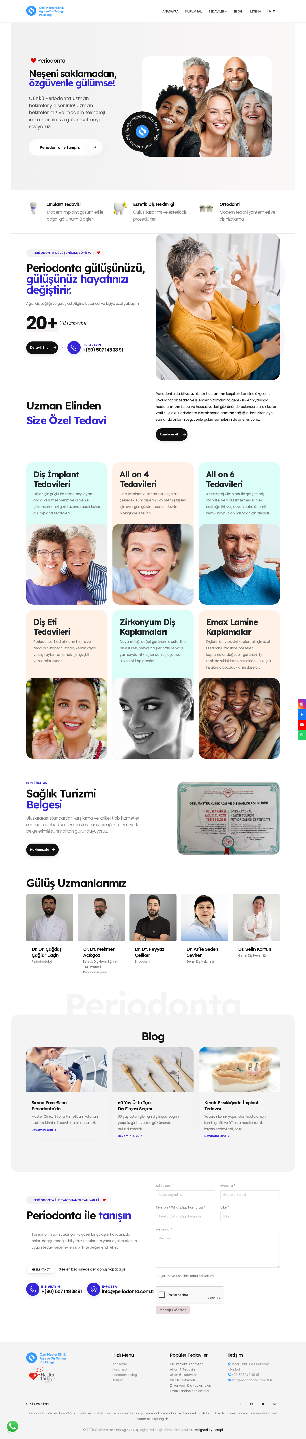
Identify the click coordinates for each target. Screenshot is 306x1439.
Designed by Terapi (208, 1430)
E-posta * (227, 1185)
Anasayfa (119, 1364)
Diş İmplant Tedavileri (186, 1364)
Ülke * (224, 1207)
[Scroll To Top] (298, 1434)
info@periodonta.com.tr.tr (252, 1380)
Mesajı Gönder (172, 1310)
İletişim (255, 11)
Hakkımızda (40, 850)
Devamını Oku (43, 1130)
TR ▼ (271, 11)
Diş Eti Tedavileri (182, 1380)
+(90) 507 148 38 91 (102, 350)
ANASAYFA (170, 11)
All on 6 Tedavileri (183, 1375)
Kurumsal (193, 11)
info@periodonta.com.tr (128, 1291)
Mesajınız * (164, 1229)
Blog (238, 11)
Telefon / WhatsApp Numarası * (180, 1207)
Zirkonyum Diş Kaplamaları (190, 1385)
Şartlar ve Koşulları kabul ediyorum (187, 1276)
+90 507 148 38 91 (245, 1375)
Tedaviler (216, 11)
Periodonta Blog (124, 1375)
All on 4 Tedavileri (183, 1369)
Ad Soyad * (164, 1185)
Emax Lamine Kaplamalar (189, 1391)
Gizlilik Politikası (37, 1404)
